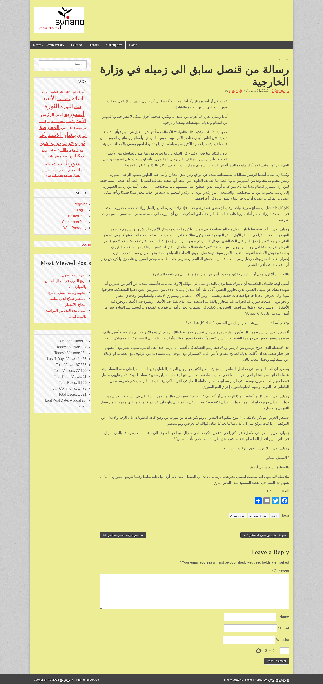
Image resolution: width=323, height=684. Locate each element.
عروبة (67, 170)
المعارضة (49, 127)
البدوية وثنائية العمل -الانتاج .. (66, 293)
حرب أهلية (50, 143)
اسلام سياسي (64, 99)
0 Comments (280, 90)
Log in (82, 210)
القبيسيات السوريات (72, 275)
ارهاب (62, 91)
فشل (76, 175)
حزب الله (68, 149)
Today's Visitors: (67, 353)
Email (283, 628)
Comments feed (74, 222)
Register (80, 204)
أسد (83, 91)
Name (283, 617)
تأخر (43, 135)
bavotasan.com (278, 679)
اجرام (76, 91)
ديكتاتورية (74, 155)
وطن (48, 175)
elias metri (236, 90)
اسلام (77, 98)
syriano (65, 679)
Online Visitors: (72, 341)
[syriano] (59, 17)
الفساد (70, 121)
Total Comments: (64, 388)
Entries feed (77, 216)
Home (133, 45)
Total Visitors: (65, 371)
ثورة (80, 143)
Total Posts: (68, 382)
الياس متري (237, 515)
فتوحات (54, 170)
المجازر (71, 128)
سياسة (61, 164)
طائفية (78, 169)
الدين (59, 115)
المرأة (63, 128)
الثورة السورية (258, 515)
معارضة (68, 175)
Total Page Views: (68, 376)
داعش (53, 149)
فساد (45, 170)
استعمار (53, 91)
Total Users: (68, 394)
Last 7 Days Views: (62, 359)
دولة (44, 150)
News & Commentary (48, 45)
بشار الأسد (62, 134)
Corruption (114, 45)
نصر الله (57, 175)
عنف (61, 170)
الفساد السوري (56, 121)
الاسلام (77, 107)
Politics (76, 45)
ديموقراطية (56, 156)
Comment (280, 571)
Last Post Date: (57, 400)
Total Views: (66, 365)
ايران (82, 135)
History (94, 45)
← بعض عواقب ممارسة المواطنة (123, 535)
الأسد (274, 515)
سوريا (73, 163)
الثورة (66, 106)
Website (282, 640)
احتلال (69, 92)
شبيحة (51, 163)
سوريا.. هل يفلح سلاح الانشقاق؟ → (264, 535)
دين (44, 156)
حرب (68, 142)
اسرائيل (44, 92)
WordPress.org (75, 228)
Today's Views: (68, 347)
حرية (79, 150)
